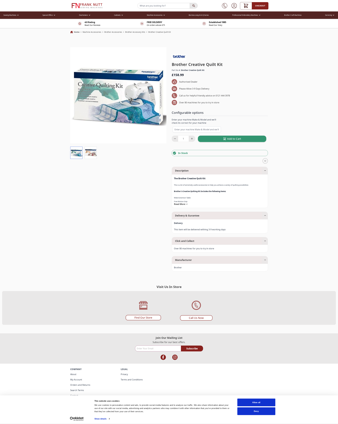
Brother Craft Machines (293, 15)
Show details (100, 419)
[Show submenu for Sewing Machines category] (18, 15)
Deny (256, 411)
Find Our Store (143, 317)
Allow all (256, 402)
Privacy (124, 374)
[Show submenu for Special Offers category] (54, 15)
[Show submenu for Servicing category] (333, 15)
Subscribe (192, 348)
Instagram (175, 357)
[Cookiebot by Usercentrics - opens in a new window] (76, 419)
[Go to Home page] (87, 6)
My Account (76, 379)
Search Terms (77, 390)
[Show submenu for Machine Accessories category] (164, 15)
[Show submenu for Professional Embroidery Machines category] (259, 15)
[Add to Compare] (265, 161)
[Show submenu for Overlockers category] (89, 15)
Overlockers (83, 15)
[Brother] (179, 56)
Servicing (328, 15)
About (73, 374)
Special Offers (47, 15)
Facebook (163, 357)
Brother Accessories (113, 32)
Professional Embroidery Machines (245, 15)
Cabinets (117, 15)
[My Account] (234, 6)
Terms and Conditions (132, 379)
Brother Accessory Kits (135, 32)
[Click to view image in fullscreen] (118, 95)
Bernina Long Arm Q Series (199, 15)
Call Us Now (196, 318)
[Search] (193, 5)
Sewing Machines (9, 15)
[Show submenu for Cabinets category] (122, 15)
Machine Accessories (155, 15)
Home (76, 32)
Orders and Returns (80, 384)
